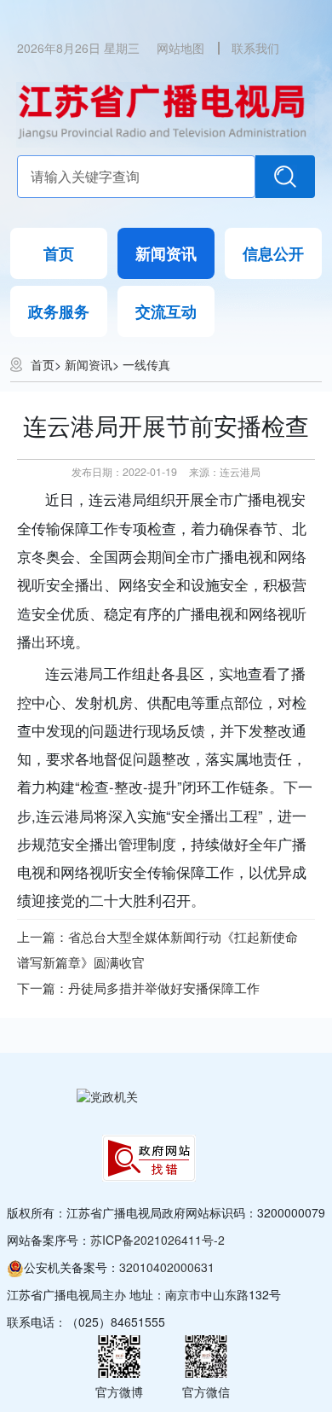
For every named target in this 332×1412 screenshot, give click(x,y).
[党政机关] (107, 1096)
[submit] (285, 176)
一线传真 (146, 364)
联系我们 (255, 47)
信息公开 (273, 253)
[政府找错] (149, 1158)
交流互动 (166, 311)
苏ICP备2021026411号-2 (157, 1239)
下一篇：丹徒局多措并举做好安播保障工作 (138, 988)
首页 (58, 253)
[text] (137, 176)
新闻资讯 (166, 253)
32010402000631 (167, 1266)
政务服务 (58, 311)
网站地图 (180, 47)
